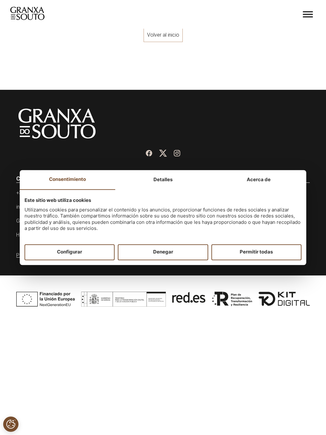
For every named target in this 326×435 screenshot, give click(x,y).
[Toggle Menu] (308, 14)
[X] (163, 153)
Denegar (163, 252)
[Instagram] (177, 153)
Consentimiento (67, 179)
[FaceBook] (149, 153)
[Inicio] (27, 18)
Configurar (69, 252)
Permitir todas (256, 252)
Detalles (163, 179)
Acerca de (259, 179)
